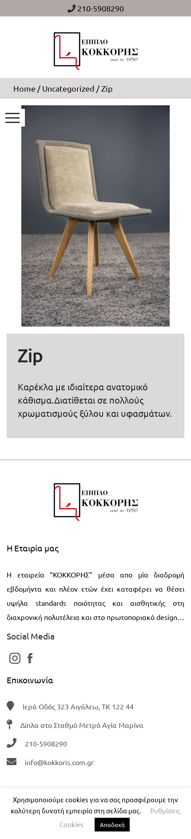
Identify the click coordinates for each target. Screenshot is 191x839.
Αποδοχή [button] (112, 824)
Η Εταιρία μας (33, 548)
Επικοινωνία (30, 679)
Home (24, 88)
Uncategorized (68, 88)
